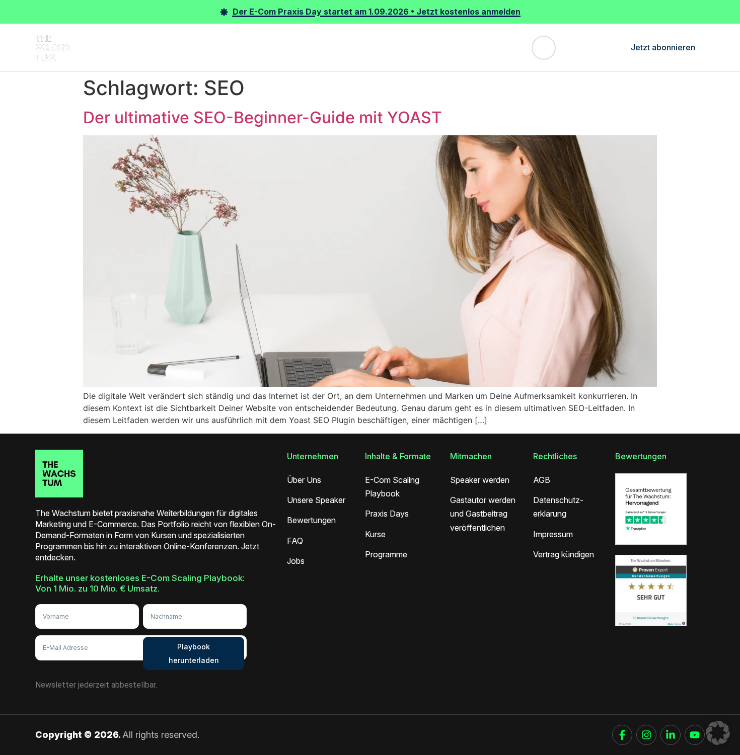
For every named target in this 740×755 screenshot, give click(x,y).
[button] (718, 733)
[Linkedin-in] (670, 735)
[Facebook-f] (622, 735)
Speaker (291, 47)
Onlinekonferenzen (148, 47)
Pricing (395, 47)
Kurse (203, 47)
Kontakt (476, 47)
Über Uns (435, 47)
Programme (245, 47)
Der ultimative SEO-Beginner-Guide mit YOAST (262, 117)
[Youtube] (695, 735)
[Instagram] (646, 735)
